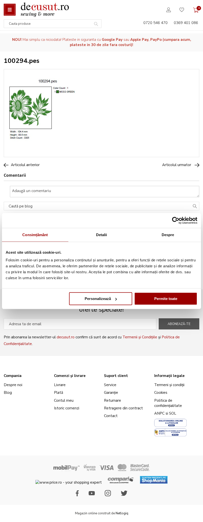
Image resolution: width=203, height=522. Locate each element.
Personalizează (98, 299)
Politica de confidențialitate (168, 403)
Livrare (60, 384)
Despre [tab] (168, 234)
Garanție (111, 392)
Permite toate (165, 299)
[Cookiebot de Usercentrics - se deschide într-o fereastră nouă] (175, 220)
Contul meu (64, 400)
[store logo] (45, 9)
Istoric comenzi (66, 408)
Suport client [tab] (116, 375)
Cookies (160, 392)
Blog (8, 392)
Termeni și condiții (169, 384)
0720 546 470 (155, 22)
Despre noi (13, 384)
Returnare (112, 400)
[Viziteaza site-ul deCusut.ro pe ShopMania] (153, 482)
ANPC (159, 413)
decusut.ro (66, 337)
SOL (172, 413)
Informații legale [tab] (169, 375)
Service (110, 384)
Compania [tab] (13, 375)
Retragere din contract (123, 408)
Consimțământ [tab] (35, 234)
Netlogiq (122, 513)
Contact (111, 415)
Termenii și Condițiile (140, 337)
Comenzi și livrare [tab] (70, 375)
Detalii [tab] (101, 234)
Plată (58, 392)
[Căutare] (194, 207)
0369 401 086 (186, 22)
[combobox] (53, 23)
